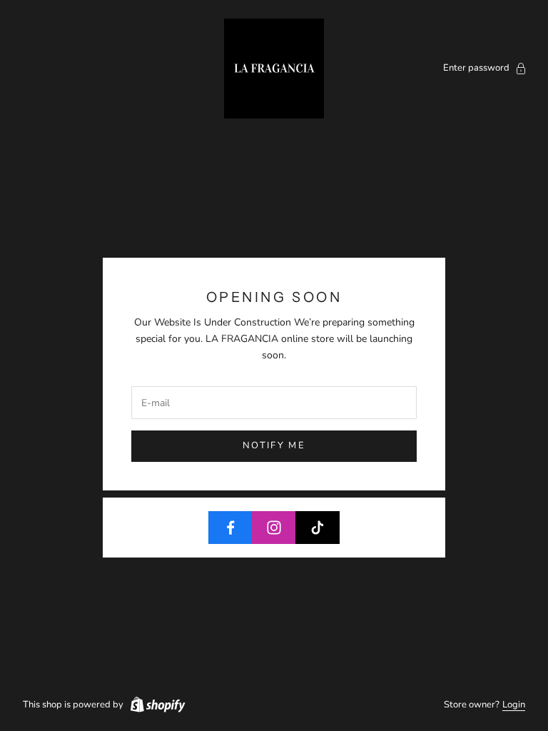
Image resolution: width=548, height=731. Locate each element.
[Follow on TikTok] (317, 527)
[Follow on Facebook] (230, 527)
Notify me (274, 445)
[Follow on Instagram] (274, 527)
